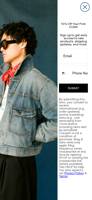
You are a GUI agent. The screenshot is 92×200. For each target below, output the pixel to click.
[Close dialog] (84, 7)
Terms (63, 176)
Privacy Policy (74, 173)
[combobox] (64, 73)
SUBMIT (73, 88)
